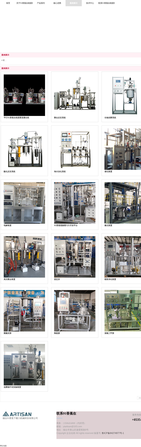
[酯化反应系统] (24, 149)
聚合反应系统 (60, 117)
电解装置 (7, 225)
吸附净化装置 (110, 279)
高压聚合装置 (9, 279)
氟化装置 (108, 225)
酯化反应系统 (9, 171)
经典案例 (5, 60)
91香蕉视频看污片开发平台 (66, 225)
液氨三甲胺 (109, 333)
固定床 (57, 279)
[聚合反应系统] (74, 95)
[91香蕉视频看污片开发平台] (74, 203)
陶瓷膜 (57, 333)
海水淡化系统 (60, 171)
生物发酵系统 (110, 117)
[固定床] (74, 257)
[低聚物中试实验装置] (24, 364)
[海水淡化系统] (74, 149)
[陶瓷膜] (74, 310)
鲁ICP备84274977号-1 (113, 433)
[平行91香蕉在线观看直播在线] (24, 95)
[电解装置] (24, 203)
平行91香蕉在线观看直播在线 (16, 117)
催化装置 (108, 171)
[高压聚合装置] (24, 257)
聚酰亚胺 (7, 333)
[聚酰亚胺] (24, 310)
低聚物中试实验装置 (12, 387)
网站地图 (3, 446)
